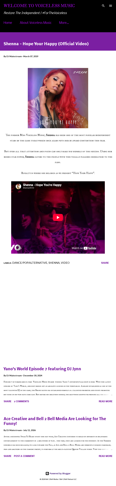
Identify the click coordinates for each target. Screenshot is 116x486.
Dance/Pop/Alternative (29, 262)
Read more (105, 401)
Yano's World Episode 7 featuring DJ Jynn (42, 369)
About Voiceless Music (36, 23)
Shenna (54, 262)
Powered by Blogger (60, 473)
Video (65, 262)
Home (8, 23)
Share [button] (105, 263)
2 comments (21, 401)
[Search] (103, 5)
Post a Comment (24, 456)
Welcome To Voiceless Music (39, 5)
